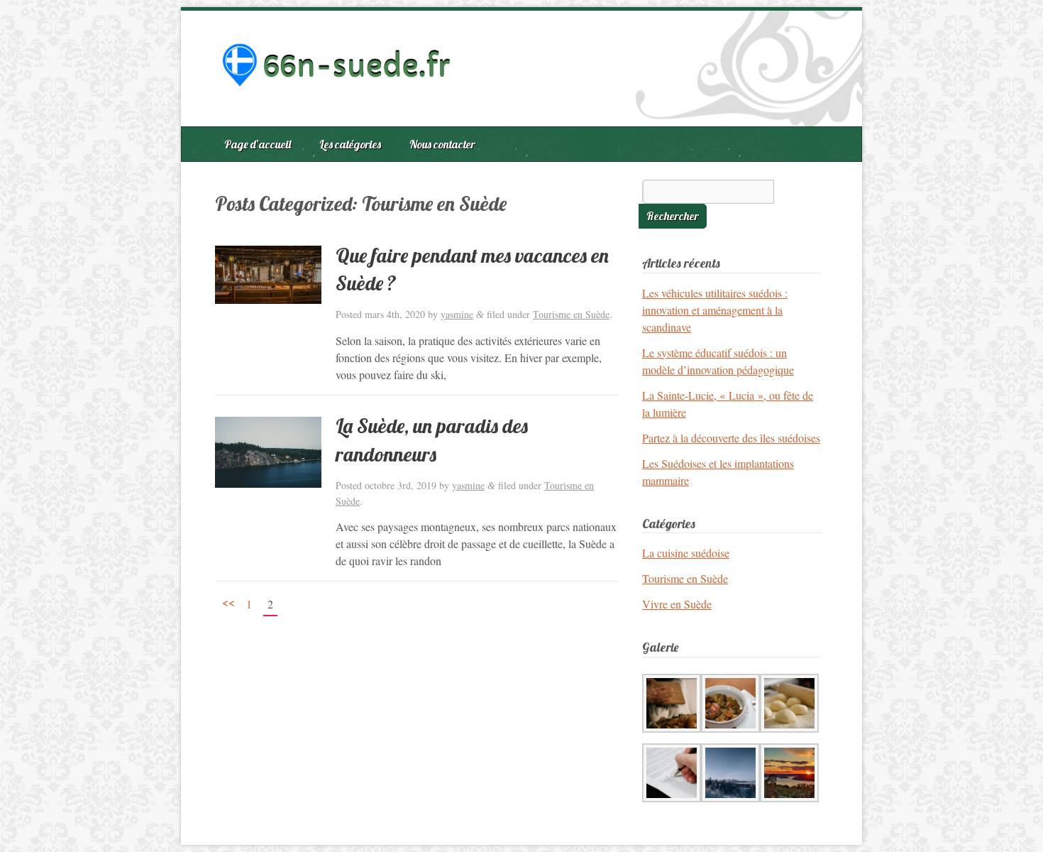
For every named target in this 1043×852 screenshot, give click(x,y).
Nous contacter (442, 144)
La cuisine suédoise (685, 552)
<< (228, 602)
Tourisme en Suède (571, 314)
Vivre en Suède (677, 603)
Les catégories (350, 144)
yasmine (457, 314)
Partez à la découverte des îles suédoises (731, 437)
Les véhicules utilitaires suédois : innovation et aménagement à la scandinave (715, 309)
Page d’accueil (257, 144)
